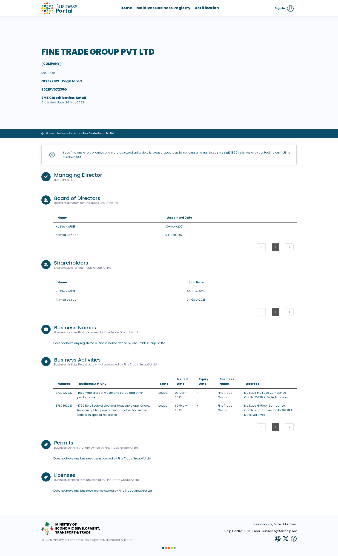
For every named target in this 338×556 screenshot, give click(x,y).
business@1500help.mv (279, 531)
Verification (207, 8)
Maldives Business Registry (163, 8)
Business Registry (68, 133)
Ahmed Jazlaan (67, 235)
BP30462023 (64, 406)
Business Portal (59, 8)
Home (126, 8)
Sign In (280, 8)
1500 (247, 531)
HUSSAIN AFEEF (65, 226)
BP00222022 (64, 393)
